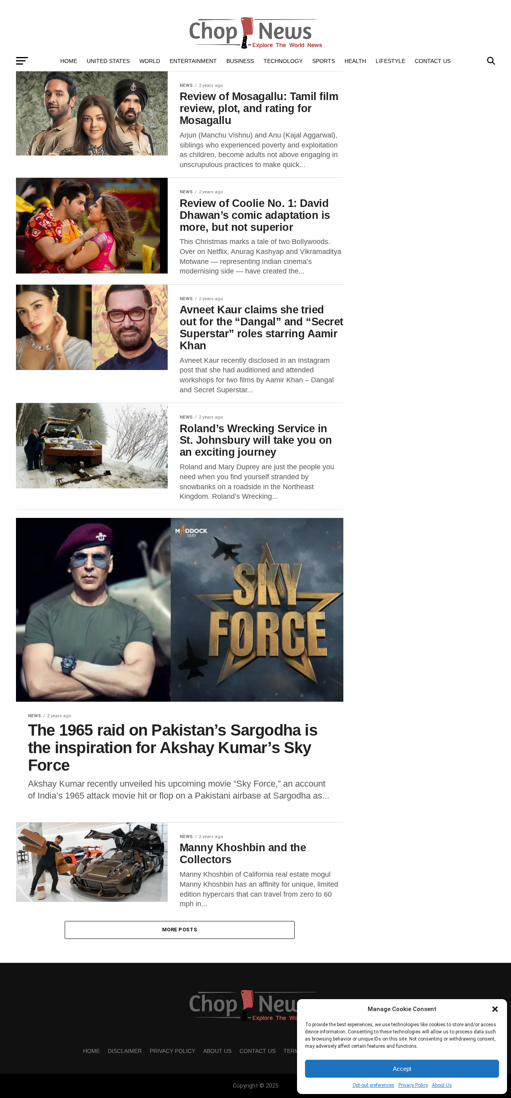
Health (355, 61)
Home (68, 61)
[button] (495, 1009)
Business (240, 61)
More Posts (179, 930)
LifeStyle (390, 61)
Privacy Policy (413, 1085)
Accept (402, 1068)
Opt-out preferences (373, 1085)
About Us (442, 1085)
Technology (283, 61)
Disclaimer (125, 1051)
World (149, 61)
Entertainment (193, 61)
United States (108, 61)
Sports (323, 61)
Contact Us (433, 61)
